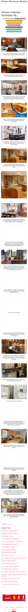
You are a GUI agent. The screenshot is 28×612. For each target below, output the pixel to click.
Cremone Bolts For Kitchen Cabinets (10, 566)
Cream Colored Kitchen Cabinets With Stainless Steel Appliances (14, 575)
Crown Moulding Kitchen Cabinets (9, 544)
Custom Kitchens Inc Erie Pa (8, 555)
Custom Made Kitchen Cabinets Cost (10, 569)
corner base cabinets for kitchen (14, 29)
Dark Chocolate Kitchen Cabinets (9, 563)
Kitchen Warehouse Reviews (14, 1)
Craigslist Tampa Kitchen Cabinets (9, 533)
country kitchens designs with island (14, 20)
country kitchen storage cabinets (14, 31)
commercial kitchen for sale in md (14, 23)
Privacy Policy (19, 607)
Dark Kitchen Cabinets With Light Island (11, 578)
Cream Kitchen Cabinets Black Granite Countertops (13, 571)
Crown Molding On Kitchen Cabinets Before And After (14, 558)
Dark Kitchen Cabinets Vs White (9, 552)
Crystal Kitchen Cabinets (7, 536)
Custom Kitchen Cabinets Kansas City (10, 584)
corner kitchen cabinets (8, 18)
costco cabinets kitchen (20, 18)
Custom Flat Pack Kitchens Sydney (10, 581)
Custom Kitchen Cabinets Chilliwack (10, 530)
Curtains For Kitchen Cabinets (8, 560)
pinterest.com (9, 524)
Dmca (6, 607)
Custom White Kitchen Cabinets (9, 550)
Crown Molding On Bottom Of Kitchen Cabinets (12, 541)
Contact (12, 607)
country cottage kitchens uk (14, 25)
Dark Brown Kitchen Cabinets (8, 547)
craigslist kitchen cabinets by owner (14, 27)
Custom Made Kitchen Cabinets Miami (10, 539)
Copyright (14, 609)
